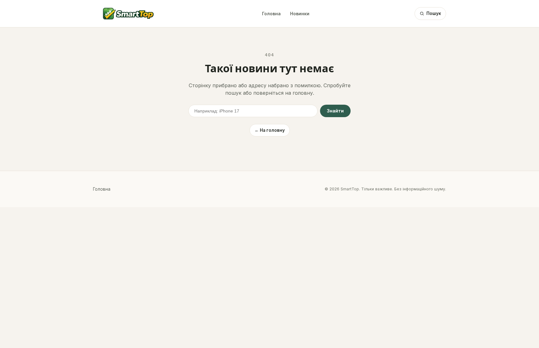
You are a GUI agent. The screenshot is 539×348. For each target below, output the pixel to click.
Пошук (433, 13)
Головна (271, 13)
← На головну (270, 130)
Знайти (335, 110)
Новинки (299, 13)
